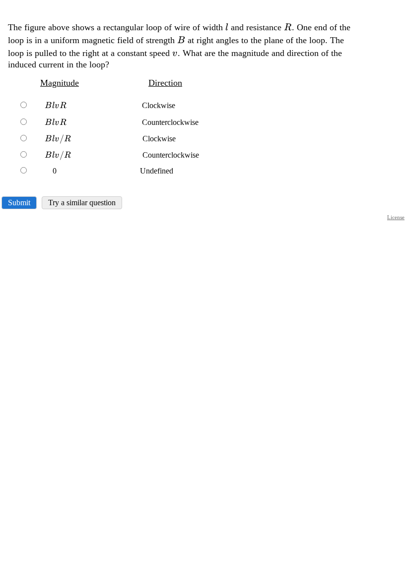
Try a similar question (82, 202)
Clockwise (110, 105)
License (396, 217)
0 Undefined (101, 171)
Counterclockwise (122, 122)
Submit (19, 202)
